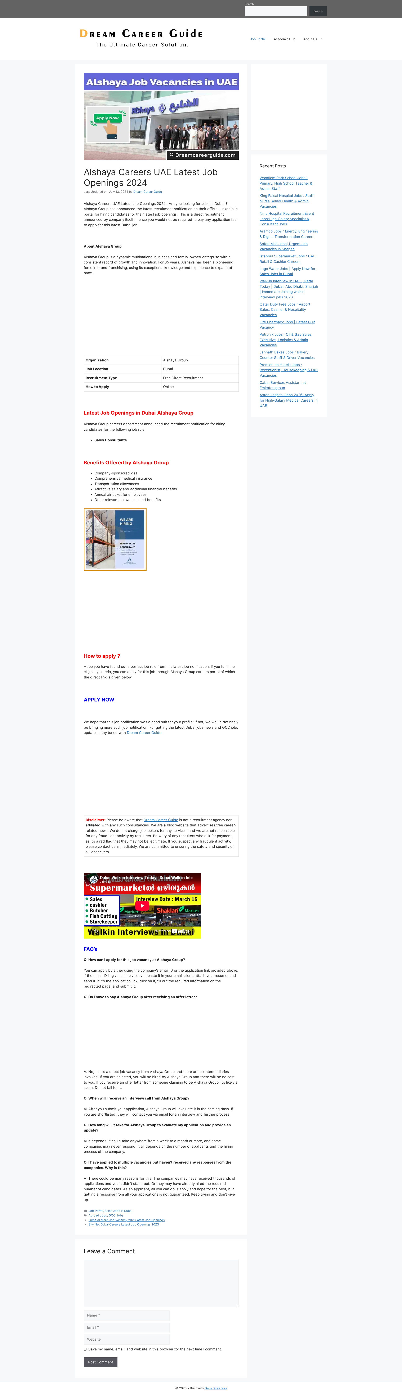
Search (249, 4)
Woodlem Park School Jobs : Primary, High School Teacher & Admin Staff (286, 183)
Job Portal (257, 39)
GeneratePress (216, 1388)
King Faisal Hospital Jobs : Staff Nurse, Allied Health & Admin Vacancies (286, 201)
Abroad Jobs (98, 1215)
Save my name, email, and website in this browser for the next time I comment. (155, 1349)
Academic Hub (284, 39)
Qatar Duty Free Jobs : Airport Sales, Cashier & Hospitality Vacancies (285, 309)
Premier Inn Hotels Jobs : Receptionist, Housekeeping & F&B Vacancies (289, 370)
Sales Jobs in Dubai (118, 1211)
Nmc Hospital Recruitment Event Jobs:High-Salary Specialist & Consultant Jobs (287, 218)
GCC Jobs (116, 1215)
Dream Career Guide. (144, 733)
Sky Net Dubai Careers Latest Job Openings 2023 (124, 1224)
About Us (310, 39)
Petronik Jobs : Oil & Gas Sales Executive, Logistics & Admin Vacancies (286, 339)
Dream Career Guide (161, 820)
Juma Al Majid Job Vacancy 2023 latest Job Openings (127, 1220)
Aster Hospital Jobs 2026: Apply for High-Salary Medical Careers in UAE (289, 400)
